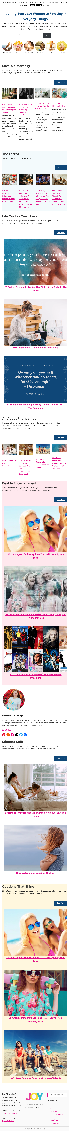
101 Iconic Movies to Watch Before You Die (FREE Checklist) (36, 676)
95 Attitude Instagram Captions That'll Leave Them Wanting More (36, 1020)
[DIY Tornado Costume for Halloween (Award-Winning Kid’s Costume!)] (9, 180)
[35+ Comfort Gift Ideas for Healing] (59, 94)
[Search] (47, 35)
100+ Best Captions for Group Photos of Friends (35, 1078)
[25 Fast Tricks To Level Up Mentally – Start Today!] (42, 94)
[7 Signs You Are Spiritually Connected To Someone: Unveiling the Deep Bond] (26, 450)
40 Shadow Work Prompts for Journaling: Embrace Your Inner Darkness (25, 110)
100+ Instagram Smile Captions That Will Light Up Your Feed (35, 556)
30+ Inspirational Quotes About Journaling (35, 347)
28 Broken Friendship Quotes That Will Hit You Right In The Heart (35, 289)
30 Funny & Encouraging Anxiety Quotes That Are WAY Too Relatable (36, 406)
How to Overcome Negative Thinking (35, 873)
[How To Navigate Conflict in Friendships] (9, 450)
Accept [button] (32, 5)
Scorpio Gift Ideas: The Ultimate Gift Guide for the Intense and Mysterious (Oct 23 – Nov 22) (25, 199)
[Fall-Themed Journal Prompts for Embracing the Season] (9, 94)
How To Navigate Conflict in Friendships (9, 463)
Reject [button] (39, 5)
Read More (45, 5)
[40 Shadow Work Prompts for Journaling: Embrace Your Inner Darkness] (26, 94)
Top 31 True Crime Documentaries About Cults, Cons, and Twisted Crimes (35, 616)
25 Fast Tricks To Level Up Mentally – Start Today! (42, 106)
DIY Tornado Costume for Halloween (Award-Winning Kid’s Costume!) (8, 196)
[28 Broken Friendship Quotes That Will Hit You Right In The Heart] (59, 449)
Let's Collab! (6, 730)
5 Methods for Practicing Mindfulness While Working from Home (35, 814)
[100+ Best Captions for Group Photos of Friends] (43, 449)
